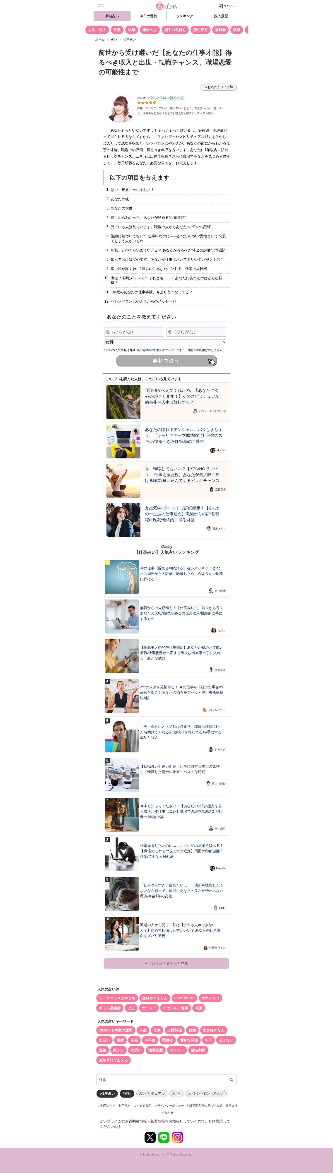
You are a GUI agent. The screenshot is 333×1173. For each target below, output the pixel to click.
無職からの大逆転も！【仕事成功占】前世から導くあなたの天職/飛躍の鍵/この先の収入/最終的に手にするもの (181, 613)
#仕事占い (107, 1093)
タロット (177, 1050)
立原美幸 (220, 489)
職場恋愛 (155, 1050)
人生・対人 (97, 30)
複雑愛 (220, 30)
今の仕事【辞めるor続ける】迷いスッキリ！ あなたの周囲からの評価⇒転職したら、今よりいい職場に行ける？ (181, 573)
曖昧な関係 (189, 1040)
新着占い (112, 16)
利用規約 (124, 1105)
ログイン (229, 6)
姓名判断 (198, 1050)
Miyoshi (221, 450)
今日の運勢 (148, 16)
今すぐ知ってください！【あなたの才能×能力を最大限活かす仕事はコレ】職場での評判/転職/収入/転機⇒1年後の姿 (181, 811)
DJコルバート (217, 709)
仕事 (117, 30)
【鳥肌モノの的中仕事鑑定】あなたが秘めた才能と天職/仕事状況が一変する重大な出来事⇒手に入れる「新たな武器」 (181, 653)
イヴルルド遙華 (175, 1008)
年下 (208, 1040)
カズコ (221, 630)
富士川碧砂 (219, 783)
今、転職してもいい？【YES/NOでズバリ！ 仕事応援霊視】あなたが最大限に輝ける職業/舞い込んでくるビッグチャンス (182, 474)
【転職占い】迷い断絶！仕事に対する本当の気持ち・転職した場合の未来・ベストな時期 (180, 769)
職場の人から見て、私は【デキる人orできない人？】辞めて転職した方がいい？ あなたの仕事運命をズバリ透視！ (180, 930)
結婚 (131, 30)
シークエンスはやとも (117, 998)
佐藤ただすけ (217, 947)
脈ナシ (118, 1050)
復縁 (236, 30)
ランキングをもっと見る (167, 963)
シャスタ (220, 749)
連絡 (102, 1050)
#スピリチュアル (152, 1093)
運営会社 (231, 1105)
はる (131, 1008)
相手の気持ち (175, 30)
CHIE (222, 908)
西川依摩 (220, 591)
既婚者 (167, 1040)
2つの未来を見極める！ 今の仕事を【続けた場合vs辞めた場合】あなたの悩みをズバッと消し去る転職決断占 (181, 692)
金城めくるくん (154, 998)
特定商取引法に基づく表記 (204, 1105)
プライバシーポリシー (169, 1105)
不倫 (134, 1040)
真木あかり (219, 528)
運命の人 (149, 30)
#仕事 (176, 1093)
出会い (104, 1040)
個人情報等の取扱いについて (155, 350)
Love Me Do (184, 998)
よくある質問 (142, 1105)
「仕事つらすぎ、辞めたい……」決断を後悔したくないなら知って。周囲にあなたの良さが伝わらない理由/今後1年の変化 (181, 890)
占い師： (160, 98)
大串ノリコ (210, 998)
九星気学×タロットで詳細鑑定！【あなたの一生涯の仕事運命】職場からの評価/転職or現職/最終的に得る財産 (183, 514)
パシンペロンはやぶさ (212, 411)
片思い (136, 1050)
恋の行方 (200, 30)
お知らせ (168, 1112)
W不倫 (150, 1040)
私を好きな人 (213, 1030)
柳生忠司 (220, 828)
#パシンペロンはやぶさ (206, 1093)
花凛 (198, 1008)
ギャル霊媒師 (110, 1008)
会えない (226, 1040)
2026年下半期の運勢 (116, 1030)
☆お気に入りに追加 (218, 87)
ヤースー (149, 1008)
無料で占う (166, 360)
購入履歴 (221, 16)
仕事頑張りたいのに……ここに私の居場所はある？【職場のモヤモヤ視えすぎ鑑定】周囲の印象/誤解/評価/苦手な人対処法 (181, 851)
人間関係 (174, 1030)
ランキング (184, 16)
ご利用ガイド (107, 1105)
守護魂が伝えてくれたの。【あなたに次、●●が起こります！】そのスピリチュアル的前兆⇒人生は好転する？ (183, 396)
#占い (127, 1093)
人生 (143, 1030)
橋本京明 (220, 670)
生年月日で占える (113, 1060)
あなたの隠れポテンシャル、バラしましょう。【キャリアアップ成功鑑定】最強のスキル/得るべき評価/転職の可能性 (183, 435)
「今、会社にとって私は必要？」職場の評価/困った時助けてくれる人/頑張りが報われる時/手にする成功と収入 (181, 732)
